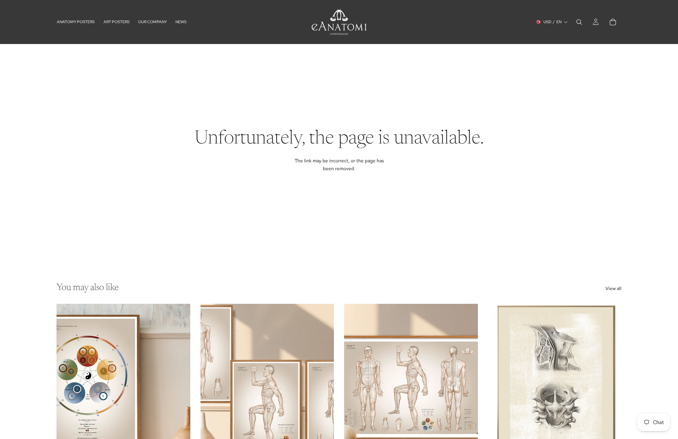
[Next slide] (322, 387)
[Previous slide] (212, 387)
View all (613, 288)
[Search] (579, 22)
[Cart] (613, 22)
